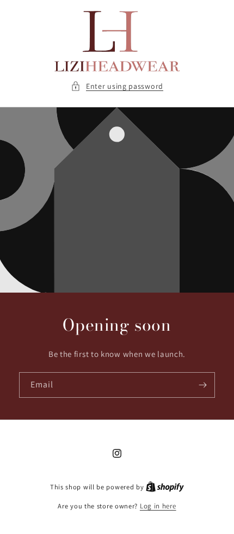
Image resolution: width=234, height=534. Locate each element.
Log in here (158, 506)
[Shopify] (165, 486)
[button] (117, 86)
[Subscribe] (202, 385)
